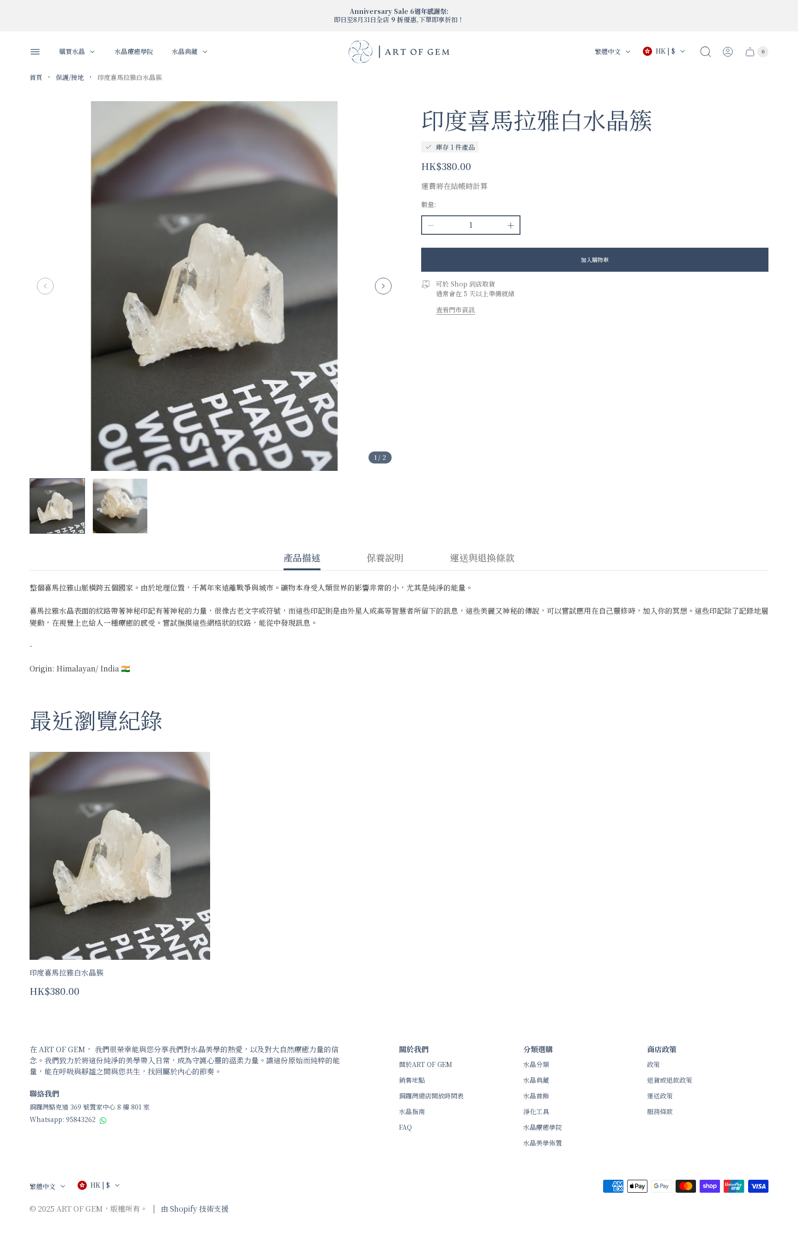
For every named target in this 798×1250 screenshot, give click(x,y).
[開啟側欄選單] (35, 52)
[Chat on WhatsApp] (103, 1120)
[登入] (728, 52)
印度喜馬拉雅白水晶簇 (66, 972)
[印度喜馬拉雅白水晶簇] (120, 856)
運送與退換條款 (482, 558)
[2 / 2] (120, 506)
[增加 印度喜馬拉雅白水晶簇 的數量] (511, 225)
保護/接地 (70, 77)
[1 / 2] (57, 506)
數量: (428, 204)
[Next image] (383, 286)
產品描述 (302, 558)
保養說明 (385, 558)
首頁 (36, 77)
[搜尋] (705, 52)
